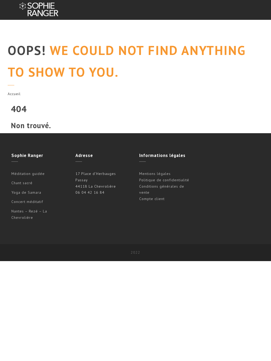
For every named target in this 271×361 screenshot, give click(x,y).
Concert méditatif (27, 201)
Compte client (152, 198)
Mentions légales (155, 173)
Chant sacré (22, 183)
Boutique (225, 30)
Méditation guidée (28, 173)
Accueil (14, 93)
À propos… (173, 30)
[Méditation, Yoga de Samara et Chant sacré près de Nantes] (38, 10)
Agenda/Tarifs (140, 30)
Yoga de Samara (26, 192)
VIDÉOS (200, 30)
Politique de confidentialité (164, 180)
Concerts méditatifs (97, 30)
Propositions (56, 30)
